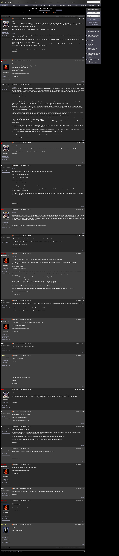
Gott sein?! (92, 45)
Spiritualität (42, 5)
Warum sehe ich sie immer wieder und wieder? (94, 37)
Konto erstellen (94, 24)
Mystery (26, 5)
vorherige (58, 16)
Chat (58, 2)
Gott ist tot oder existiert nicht (94, 32)
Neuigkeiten (72, 2)
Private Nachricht (5, 33)
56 (71, 16)
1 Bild (36, 12)
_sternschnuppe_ (5, 84)
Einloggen (94, 19)
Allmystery (7, 2)
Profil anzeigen (5, 32)
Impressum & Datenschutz (6, 551)
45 (65, 16)
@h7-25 (14, 212)
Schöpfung (43, 10)
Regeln (14, 551)
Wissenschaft (12, 5)
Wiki (65, 2)
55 (70, 16)
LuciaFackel (4, 60)
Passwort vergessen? (93, 22)
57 (73, 16)
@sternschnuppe (16, 145)
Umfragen (83, 5)
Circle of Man (92, 41)
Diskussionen (27, 2)
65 (74, 16)
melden (82, 57)
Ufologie (70, 5)
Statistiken (50, 2)
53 (66, 16)
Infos (62, 12)
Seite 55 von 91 (5, 16)
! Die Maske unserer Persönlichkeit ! (92, 50)
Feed (57, 10)
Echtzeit (17, 2)
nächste (81, 16)
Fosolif (3, 411)
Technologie (62, 5)
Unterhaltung (92, 5)
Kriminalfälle (34, 5)
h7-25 (2, 165)
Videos (42, 2)
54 (68, 16)
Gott (39, 10)
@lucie (13, 168)
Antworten (50, 12)
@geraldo (14, 33)
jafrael (2, 19)
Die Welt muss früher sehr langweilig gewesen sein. (93, 61)
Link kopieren (5, 35)
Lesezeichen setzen (6, 37)
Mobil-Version (20, 551)
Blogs (35, 2)
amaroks (3, 524)
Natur (76, 5)
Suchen (56, 12)
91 (78, 16)
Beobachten (42, 12)
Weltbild (48, 10)
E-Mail (60, 10)
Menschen (4, 5)
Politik (20, 5)
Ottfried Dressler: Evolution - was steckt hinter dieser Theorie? (94, 55)
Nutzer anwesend (93, 9)
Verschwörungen (52, 5)
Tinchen (3, 355)
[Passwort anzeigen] (99, 17)
